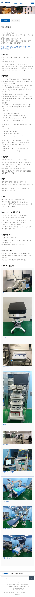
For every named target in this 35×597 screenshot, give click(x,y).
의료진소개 (15, 20)
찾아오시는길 (21, 573)
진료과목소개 (6, 20)
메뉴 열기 (32, 3)
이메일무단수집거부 (14, 573)
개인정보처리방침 (5, 573)
